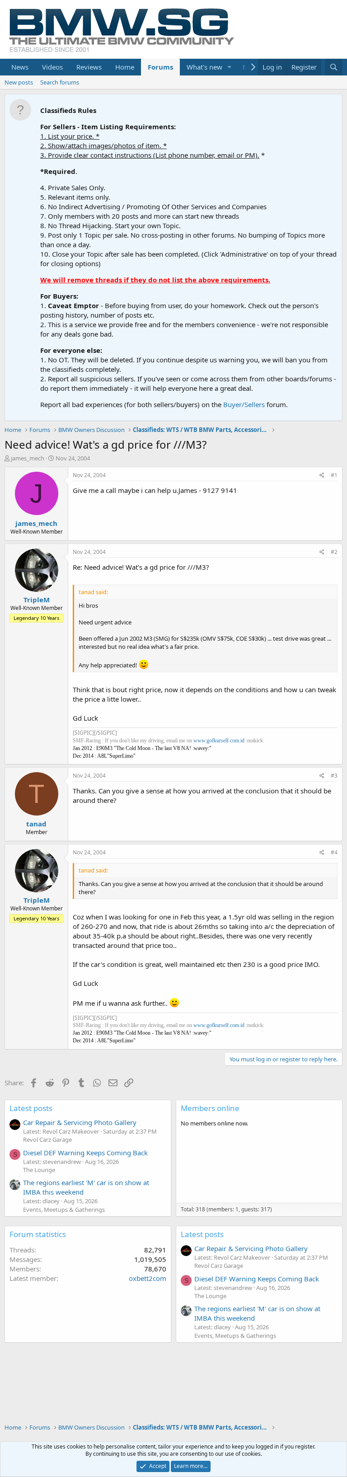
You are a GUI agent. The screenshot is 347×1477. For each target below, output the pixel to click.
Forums (160, 66)
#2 (334, 552)
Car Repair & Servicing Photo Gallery (79, 1122)
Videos (52, 66)
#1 (334, 475)
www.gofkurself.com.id (218, 740)
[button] (229, 67)
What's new (204, 66)
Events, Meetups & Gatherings (64, 1209)
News (19, 66)
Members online (210, 1108)
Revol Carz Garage (47, 1139)
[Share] (322, 475)
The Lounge (39, 1170)
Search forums (59, 82)
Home (124, 66)
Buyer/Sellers (244, 404)
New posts (19, 82)
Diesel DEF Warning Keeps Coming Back (85, 1152)
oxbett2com (147, 1278)
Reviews (89, 66)
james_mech (27, 458)
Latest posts (30, 1108)
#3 (334, 775)
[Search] (333, 67)
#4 (334, 852)
